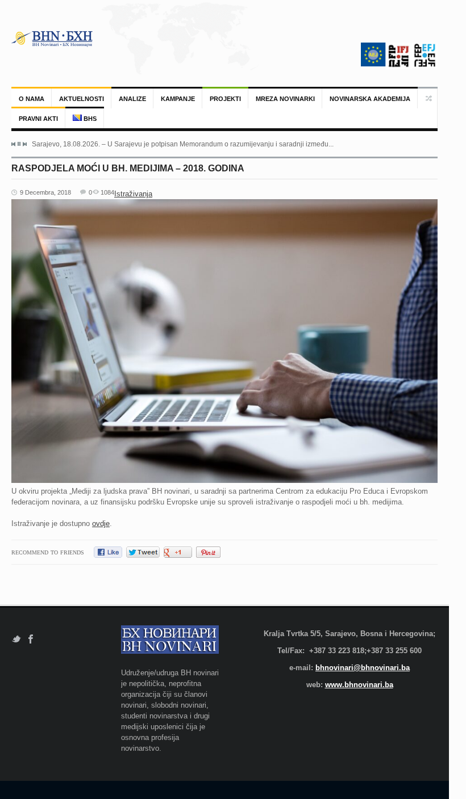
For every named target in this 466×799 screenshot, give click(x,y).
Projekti (225, 98)
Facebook (31, 639)
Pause (19, 144)
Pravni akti (38, 118)
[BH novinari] (52, 38)
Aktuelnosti (81, 98)
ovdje (101, 523)
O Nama (31, 98)
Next (24, 144)
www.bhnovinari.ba (359, 684)
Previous (13, 144)
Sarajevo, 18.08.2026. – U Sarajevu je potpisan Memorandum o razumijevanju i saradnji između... (183, 144)
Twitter (16, 639)
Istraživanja (133, 194)
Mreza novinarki (285, 98)
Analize (132, 98)
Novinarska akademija (370, 98)
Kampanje (178, 98)
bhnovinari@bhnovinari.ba (362, 667)
